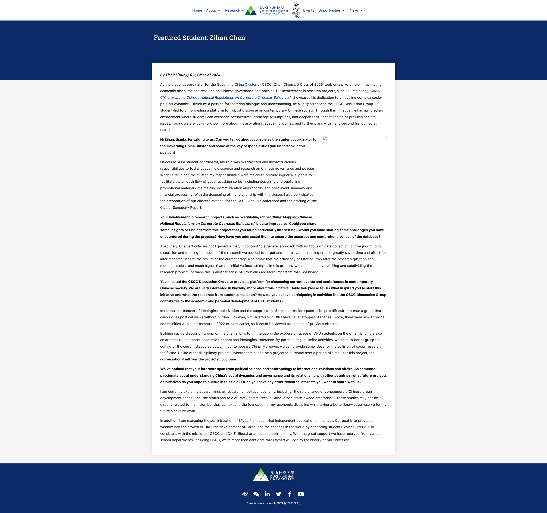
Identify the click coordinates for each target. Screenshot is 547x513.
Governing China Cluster (236, 84)
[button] (213, 10)
